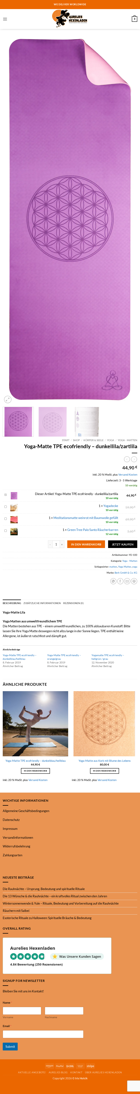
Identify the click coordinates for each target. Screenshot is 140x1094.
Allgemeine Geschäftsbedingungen (26, 811)
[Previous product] (134, 459)
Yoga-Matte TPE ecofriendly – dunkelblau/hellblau (35, 760)
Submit (10, 1046)
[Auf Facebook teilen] (120, 581)
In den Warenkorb (86, 544)
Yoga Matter (124, 566)
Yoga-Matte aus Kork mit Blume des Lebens (105, 760)
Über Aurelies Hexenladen (103, 1072)
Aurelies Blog (58, 1072)
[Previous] (10, 220)
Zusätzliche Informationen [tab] (42, 603)
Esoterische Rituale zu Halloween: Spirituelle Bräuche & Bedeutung (47, 918)
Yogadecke (110, 506)
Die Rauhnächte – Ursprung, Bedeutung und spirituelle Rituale (44, 889)
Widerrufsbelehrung (16, 846)
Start (65, 440)
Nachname (51, 1017)
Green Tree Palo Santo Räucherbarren (92, 530)
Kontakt (76, 1072)
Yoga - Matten (127, 440)
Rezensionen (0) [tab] (73, 603)
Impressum (10, 829)
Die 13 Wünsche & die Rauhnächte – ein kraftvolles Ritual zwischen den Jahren (55, 896)
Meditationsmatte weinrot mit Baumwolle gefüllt (85, 518)
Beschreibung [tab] (12, 603)
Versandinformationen (18, 837)
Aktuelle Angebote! (32, 1072)
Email (7, 1026)
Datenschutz (11, 820)
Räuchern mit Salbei (16, 911)
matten (113, 566)
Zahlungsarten (12, 855)
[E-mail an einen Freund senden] (127, 581)
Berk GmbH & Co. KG (126, 572)
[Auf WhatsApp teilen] (113, 581)
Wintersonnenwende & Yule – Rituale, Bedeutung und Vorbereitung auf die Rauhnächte (61, 903)
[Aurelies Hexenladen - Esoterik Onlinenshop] (70, 19)
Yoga (110, 440)
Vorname (8, 1017)
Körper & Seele (93, 440)
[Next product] (127, 459)
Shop (76, 440)
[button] (5, 19)
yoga (134, 566)
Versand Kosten (127, 474)
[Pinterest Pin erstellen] (134, 581)
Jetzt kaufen (123, 544)
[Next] (130, 220)
